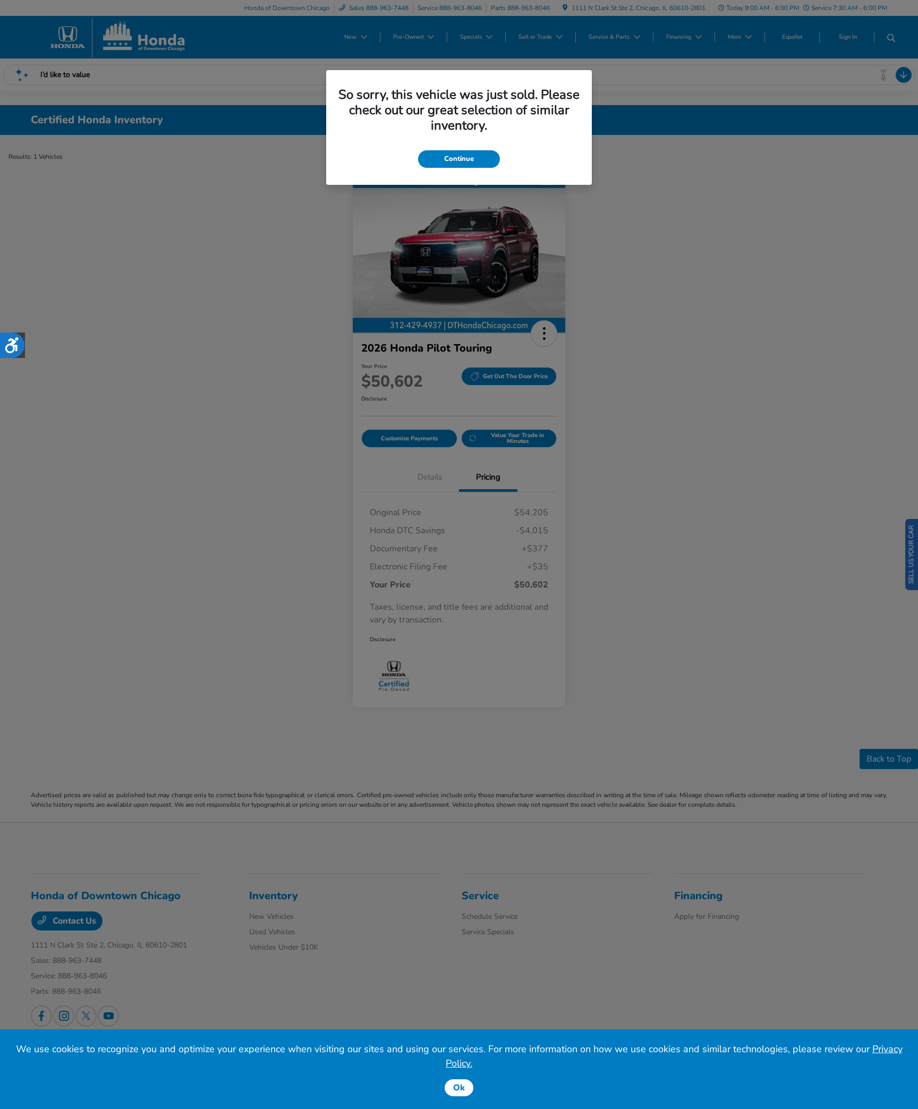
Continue (459, 159)
